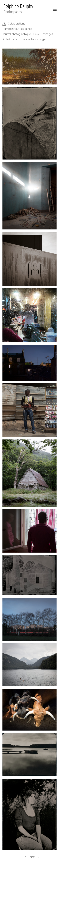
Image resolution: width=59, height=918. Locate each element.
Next (33, 857)
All (4, 23)
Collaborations (16, 23)
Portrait (6, 39)
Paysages (47, 34)
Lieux (36, 34)
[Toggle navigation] (55, 9)
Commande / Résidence (17, 28)
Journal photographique (16, 34)
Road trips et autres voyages (30, 39)
